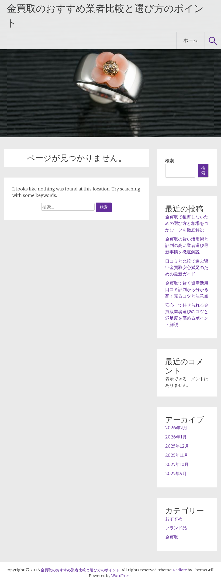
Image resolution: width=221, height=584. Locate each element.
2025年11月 (176, 455)
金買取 (171, 537)
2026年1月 (176, 437)
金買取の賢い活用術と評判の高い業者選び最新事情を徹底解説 (186, 245)
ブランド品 (176, 527)
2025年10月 (177, 464)
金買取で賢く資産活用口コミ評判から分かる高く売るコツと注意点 (186, 289)
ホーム (190, 40)
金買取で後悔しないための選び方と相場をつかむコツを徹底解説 (186, 223)
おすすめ (173, 518)
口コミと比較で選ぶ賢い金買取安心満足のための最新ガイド (186, 267)
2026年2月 (176, 427)
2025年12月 (177, 446)
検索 (169, 160)
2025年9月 (176, 473)
